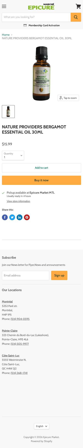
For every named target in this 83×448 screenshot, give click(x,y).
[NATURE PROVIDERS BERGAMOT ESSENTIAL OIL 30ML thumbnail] (8, 111)
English (39, 426)
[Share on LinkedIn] (19, 217)
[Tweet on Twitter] (12, 217)
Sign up (59, 275)
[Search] (76, 17)
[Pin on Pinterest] (27, 217)
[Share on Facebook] (5, 217)
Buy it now (41, 180)
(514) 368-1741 (19, 373)
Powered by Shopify (41, 441)
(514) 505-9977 (20, 344)
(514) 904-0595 (20, 319)
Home (6, 34)
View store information (18, 201)
